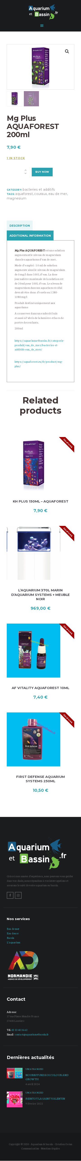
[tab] (20, 226)
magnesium (16, 198)
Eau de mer (13, 928)
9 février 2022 (34, 1103)
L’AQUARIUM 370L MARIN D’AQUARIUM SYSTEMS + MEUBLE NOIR (40, 594)
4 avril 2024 (32, 1084)
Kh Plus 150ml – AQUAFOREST (40, 501)
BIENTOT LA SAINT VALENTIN (45, 1098)
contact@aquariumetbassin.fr (32, 1034)
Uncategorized (34, 1069)
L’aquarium (13, 942)
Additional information (30, 235)
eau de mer (57, 194)
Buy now (42, 171)
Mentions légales (50, 1148)
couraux (40, 194)
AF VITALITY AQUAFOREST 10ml (40, 688)
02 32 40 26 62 (19, 1030)
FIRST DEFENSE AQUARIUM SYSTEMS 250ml (40, 779)
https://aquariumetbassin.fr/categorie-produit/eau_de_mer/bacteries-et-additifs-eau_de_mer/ (40, 344)
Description (19, 225)
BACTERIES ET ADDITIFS (39, 189)
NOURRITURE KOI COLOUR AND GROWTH (47, 1077)
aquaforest (24, 194)
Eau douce (12, 933)
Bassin (10, 938)
